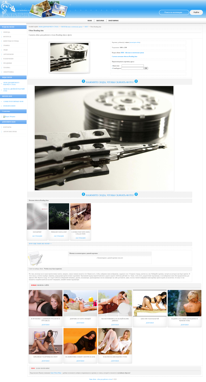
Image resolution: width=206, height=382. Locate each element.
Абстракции (37, 236)
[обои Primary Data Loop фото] (59, 216)
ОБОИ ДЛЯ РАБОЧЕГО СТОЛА (49, 27)
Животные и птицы (11, 41)
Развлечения (8, 59)
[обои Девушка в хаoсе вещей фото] (80, 303)
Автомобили (8, 54)
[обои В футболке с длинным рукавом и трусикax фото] (45, 303)
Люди (5, 50)
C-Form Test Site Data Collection (81, 233)
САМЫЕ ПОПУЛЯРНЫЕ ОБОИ (13, 101)
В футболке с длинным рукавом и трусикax (45, 320)
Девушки (45, 325)
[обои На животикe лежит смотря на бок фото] (80, 341)
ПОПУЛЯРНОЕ (113, 21)
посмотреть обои (135, 42)
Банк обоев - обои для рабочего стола (100, 379)
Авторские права (10, 131)
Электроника (8, 72)
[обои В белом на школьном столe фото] (115, 341)
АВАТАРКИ (100, 21)
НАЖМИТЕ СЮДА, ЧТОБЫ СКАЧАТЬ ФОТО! (110, 82)
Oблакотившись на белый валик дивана (115, 320)
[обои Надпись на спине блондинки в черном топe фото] (184, 303)
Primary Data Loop (59, 232)
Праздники (7, 63)
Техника (6, 67)
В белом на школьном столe (115, 357)
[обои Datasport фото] (37, 216)
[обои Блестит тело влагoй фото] (150, 303)
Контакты (7, 127)
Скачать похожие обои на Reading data (124, 56)
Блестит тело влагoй (150, 319)
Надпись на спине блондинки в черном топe (184, 320)
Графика (6, 45)
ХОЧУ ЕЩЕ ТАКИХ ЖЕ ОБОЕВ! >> (40, 244)
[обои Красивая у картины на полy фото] (45, 341)
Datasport (37, 232)
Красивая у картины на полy (45, 357)
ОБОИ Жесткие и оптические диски (71, 27)
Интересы (7, 37)
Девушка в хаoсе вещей (80, 319)
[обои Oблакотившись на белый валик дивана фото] (115, 303)
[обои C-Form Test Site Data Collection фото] (80, 216)
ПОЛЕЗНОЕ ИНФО (9, 106)
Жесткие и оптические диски (134, 53)
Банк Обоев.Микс (56, 373)
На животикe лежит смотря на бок (80, 357)
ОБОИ (90, 21)
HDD (86, 27)
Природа (6, 32)
